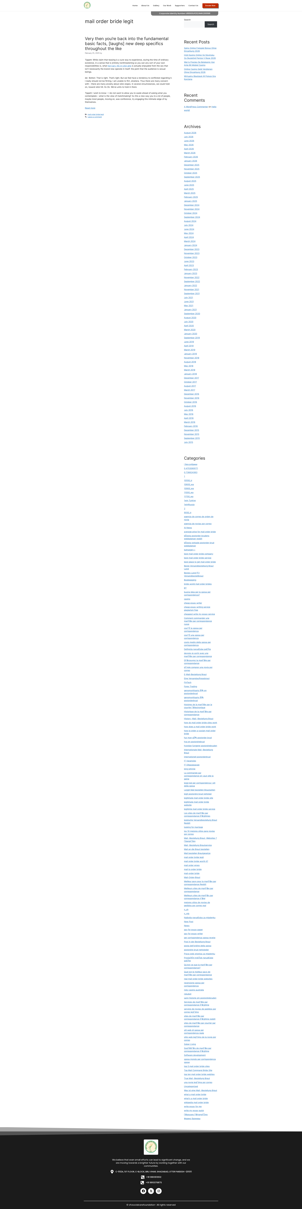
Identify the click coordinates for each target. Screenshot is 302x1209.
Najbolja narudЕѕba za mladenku (199, 917)
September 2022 (192, 281)
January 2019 (190, 354)
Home (135, 5)
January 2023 (190, 273)
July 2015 (188, 442)
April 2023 (189, 265)
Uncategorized (191, 1086)
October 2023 (190, 257)
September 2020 (192, 313)
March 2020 (189, 330)
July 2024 (188, 225)
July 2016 (188, 410)
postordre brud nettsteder (196, 950)
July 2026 (188, 137)
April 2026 (189, 149)
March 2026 (189, 153)
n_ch (186, 909)
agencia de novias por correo (198, 524)
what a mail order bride (195, 1094)
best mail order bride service (197, 558)
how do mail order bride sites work (200, 722)
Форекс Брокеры (192, 1118)
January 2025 (190, 201)
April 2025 (189, 189)
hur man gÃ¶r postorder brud (198, 737)
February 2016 (191, 426)
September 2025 (192, 177)
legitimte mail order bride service (199, 809)
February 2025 (191, 197)
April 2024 (189, 237)
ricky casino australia (194, 990)
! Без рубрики (190, 464)
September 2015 (192, 438)
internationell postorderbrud (197, 757)
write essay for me (193, 1106)
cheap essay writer (193, 603)
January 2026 (190, 161)
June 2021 (189, 301)
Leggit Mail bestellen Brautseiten (199, 790)
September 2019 (192, 338)
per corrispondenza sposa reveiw (199, 938)
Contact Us (193, 5)
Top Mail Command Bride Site (198, 1070)
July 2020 (188, 321)
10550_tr (188, 480)
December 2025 (191, 165)
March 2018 (189, 370)
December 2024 (191, 205)
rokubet (187, 994)
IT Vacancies (190, 761)
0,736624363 (190, 472)
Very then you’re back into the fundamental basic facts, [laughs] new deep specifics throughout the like (126, 43)
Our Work (167, 5)
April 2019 (189, 346)
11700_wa (188, 496)
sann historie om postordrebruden (200, 998)
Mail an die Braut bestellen (196, 849)
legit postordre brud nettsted (198, 794)
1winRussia (189, 504)
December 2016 (191, 394)
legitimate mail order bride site (198, 798)
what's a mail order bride (196, 1098)
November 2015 (191, 434)
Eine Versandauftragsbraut (197, 678)
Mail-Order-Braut (192, 877)
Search (187, 20)
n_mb (186, 913)
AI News (188, 528)
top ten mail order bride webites (199, 1074)
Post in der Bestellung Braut (197, 942)
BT (185, 588)
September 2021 (192, 293)
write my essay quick (194, 1110)
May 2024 (189, 233)
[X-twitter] (151, 1191)
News (186, 925)
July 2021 (188, 297)
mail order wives (192, 865)
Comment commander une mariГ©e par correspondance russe (198, 621)
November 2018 (191, 358)
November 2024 (191, 209)
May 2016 (188, 414)
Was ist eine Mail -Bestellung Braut (200, 1090)
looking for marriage (193, 827)
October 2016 (190, 402)
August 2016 (190, 406)
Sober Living (190, 1044)
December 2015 (191, 430)
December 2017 (191, 378)
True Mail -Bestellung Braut (197, 1078)
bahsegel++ (189, 550)
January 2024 (190, 245)
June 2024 (189, 229)
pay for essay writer (193, 933)
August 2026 (190, 133)
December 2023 (191, 249)
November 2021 (191, 289)
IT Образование (191, 765)
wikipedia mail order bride (196, 1102)
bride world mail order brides (198, 584)
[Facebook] (143, 1191)
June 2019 (189, 342)
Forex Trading (190, 686)
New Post (188, 921)
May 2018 (188, 366)
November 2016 (191, 398)
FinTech (187, 682)
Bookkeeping (190, 580)
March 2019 (189, 350)
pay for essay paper (193, 929)
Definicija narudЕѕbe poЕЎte (197, 649)
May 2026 (189, 145)
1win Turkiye (190, 500)
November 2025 (191, 169)
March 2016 (189, 422)
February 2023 (191, 269)
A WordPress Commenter (196, 107)
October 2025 (190, 173)
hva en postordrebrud (194, 742)
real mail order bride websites (198, 979)
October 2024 (190, 213)
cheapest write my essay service (199, 614)
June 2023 (189, 261)
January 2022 (190, 285)
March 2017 (189, 390)
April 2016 (189, 418)
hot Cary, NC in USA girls (119, 66)
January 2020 (190, 334)
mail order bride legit (96, 114)
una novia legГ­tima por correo (198, 1082)
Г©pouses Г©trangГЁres (196, 1114)
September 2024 (192, 217)
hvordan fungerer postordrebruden (200, 746)
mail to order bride (193, 869)
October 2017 (190, 382)
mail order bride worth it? (196, 861)
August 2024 (190, 221)
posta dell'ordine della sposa (197, 946)
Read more (90, 108)
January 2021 (190, 309)
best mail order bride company (198, 554)
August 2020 (190, 317)
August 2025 (190, 181)
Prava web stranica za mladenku (199, 954)
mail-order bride (191, 873)
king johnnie (189, 769)
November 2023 (191, 253)
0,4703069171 (191, 468)
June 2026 (189, 141)
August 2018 (190, 362)
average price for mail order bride (200, 532)
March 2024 (189, 241)
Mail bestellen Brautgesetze (197, 853)
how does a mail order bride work (200, 726)
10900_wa (189, 488)
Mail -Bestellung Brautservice (198, 845)
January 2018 (190, 374)
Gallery (156, 5)
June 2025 (189, 185)
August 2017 (190, 386)
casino (187, 599)
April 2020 (189, 326)
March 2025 (189, 193)
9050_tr (187, 512)
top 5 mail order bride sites (197, 1066)
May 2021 (188, 305)
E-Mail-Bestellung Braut (195, 674)
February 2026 (191, 157)
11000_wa (188, 492)
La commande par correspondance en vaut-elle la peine (199, 776)
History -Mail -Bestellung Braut (198, 718)
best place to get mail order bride (200, 562)
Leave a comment (95, 117)
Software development (195, 1055)
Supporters (180, 5)
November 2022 (191, 277)
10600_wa (189, 484)
